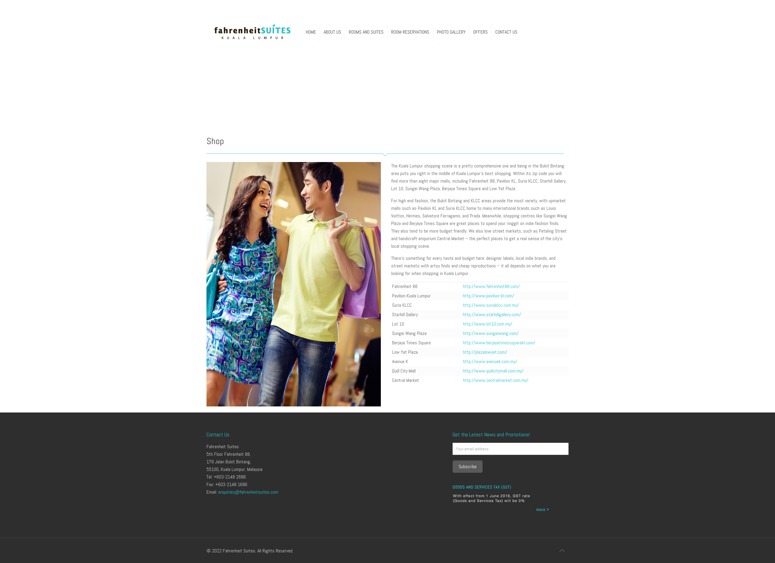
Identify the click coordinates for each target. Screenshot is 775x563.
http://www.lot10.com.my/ (487, 324)
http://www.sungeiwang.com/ (491, 333)
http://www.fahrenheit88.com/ (491, 286)
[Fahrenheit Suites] (253, 32)
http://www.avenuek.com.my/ (490, 361)
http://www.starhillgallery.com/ (492, 314)
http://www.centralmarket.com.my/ (495, 380)
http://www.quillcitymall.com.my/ (493, 371)
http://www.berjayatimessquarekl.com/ (499, 342)
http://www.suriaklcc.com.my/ (491, 305)
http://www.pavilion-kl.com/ (488, 296)
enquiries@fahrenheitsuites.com (248, 492)
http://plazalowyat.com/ (485, 352)
